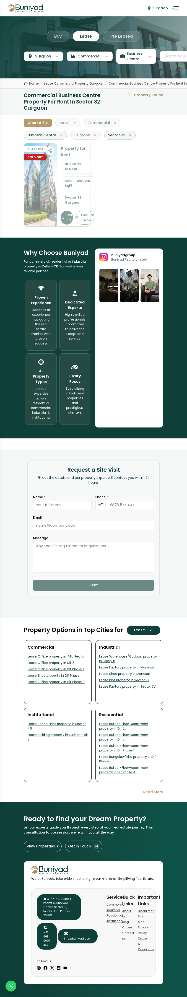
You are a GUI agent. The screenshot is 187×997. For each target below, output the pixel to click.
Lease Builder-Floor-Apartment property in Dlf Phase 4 (123, 769)
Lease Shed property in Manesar (124, 673)
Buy (58, 36)
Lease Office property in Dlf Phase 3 (56, 682)
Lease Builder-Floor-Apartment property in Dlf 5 (123, 737)
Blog (125, 922)
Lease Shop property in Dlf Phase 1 (54, 675)
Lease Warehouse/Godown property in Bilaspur (128, 658)
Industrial (113, 910)
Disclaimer (146, 911)
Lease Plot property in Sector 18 (124, 680)
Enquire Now (87, 217)
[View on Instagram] (108, 285)
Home (34, 83)
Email (37, 517)
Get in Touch (79, 846)
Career (127, 927)
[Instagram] (39, 968)
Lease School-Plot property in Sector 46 (57, 726)
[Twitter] (52, 968)
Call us (69, 217)
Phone (101, 497)
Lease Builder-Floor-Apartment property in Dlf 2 (123, 726)
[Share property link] (50, 150)
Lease (86, 36)
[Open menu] (175, 8)
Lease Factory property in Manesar (126, 667)
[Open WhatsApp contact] (10, 986)
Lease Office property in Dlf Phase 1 (56, 669)
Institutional (114, 921)
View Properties (43, 846)
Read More (153, 792)
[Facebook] (45, 968)
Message (40, 538)
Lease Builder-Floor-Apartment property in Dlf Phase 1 (123, 748)
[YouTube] (65, 968)
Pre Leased (121, 36)
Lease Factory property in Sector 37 (127, 686)
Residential (114, 915)
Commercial (115, 904)
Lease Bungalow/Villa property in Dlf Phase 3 (127, 759)
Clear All (37, 123)
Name (39, 497)
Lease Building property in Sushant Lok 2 (58, 737)
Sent (93, 585)
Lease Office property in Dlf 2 (51, 662)
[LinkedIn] (59, 968)
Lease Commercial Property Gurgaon (73, 83)
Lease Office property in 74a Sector (56, 656)
